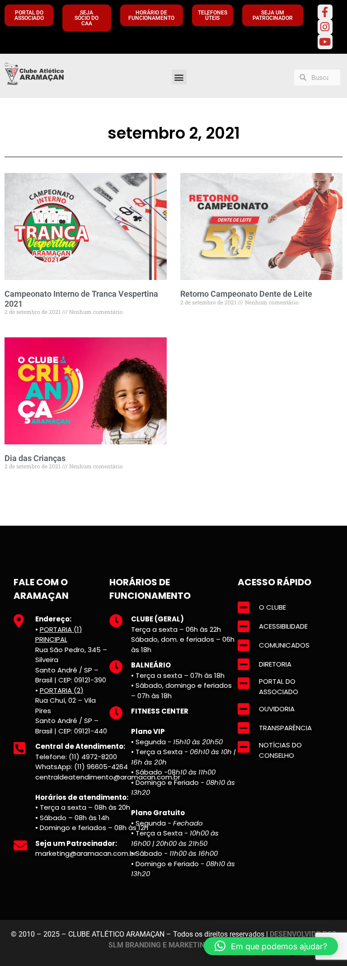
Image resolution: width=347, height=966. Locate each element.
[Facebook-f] (325, 12)
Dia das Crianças (35, 458)
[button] (179, 77)
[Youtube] (325, 41)
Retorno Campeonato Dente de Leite (246, 294)
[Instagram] (325, 26)
